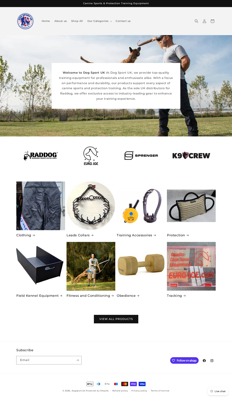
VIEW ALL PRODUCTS (116, 319)
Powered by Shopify (97, 390)
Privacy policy (139, 390)
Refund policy (120, 390)
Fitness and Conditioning (88, 296)
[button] (99, 21)
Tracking (174, 296)
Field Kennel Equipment (37, 296)
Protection (176, 235)
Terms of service (160, 390)
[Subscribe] (77, 360)
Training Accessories (134, 235)
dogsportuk (78, 390)
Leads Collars (78, 235)
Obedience (126, 296)
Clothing (23, 235)
